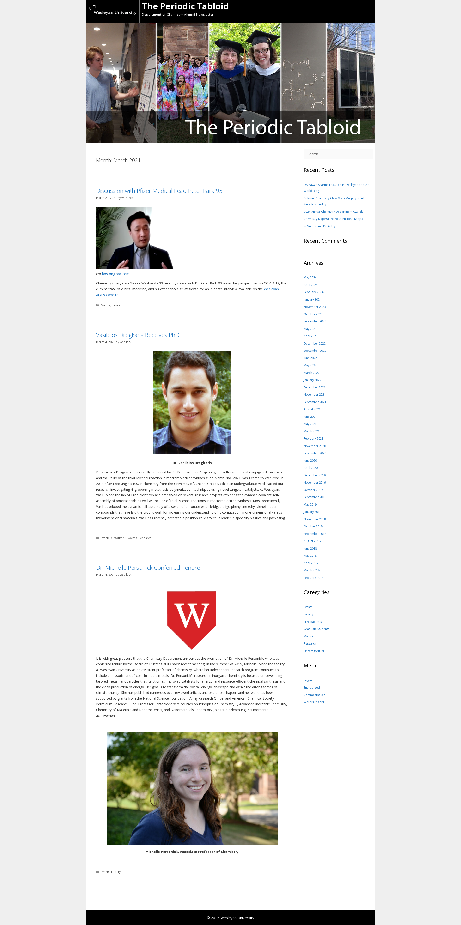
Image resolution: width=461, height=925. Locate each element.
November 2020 (315, 446)
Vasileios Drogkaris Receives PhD (137, 335)
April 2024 (311, 285)
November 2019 (315, 482)
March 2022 (312, 373)
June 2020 (310, 461)
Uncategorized (314, 651)
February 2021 (313, 438)
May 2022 (310, 365)
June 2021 (310, 417)
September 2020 (315, 453)
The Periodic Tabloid (185, 6)
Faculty (116, 872)
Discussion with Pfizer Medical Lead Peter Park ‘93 (159, 190)
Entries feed (312, 687)
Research (118, 305)
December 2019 (315, 475)
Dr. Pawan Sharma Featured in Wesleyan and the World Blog (336, 188)
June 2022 (310, 358)
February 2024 (313, 292)
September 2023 (315, 321)
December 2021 (315, 387)
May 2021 (310, 424)
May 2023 (310, 329)
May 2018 (310, 556)
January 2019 (312, 512)
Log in (308, 680)
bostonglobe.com (115, 274)
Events (105, 538)
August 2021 (312, 409)
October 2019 (313, 490)
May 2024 (310, 277)
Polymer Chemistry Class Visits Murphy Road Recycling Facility (334, 201)
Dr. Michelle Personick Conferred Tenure (148, 567)
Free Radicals (313, 622)
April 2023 (311, 336)
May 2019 (310, 504)
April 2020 (311, 468)
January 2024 (312, 299)
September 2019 (315, 497)
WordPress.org (314, 702)
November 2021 (315, 395)
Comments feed (315, 695)
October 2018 (313, 526)
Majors (105, 305)
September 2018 (315, 534)
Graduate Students (124, 538)
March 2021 (312, 431)
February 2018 (313, 578)
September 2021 (315, 402)
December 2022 (315, 343)
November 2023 (315, 307)
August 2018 (312, 541)
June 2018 (310, 548)
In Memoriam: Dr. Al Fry (319, 226)
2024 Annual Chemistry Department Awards (333, 212)
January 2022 (312, 380)
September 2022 (315, 351)
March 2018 (312, 570)
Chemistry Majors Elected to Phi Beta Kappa (333, 219)
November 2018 (315, 519)
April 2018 (311, 563)
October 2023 (313, 314)
